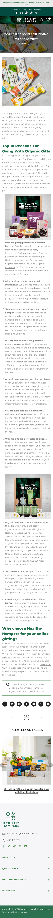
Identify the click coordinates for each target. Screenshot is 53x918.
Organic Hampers (33, 688)
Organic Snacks (36, 691)
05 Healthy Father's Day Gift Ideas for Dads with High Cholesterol (26, 790)
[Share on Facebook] (4, 704)
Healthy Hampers (20, 912)
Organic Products (17, 691)
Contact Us (17, 9)
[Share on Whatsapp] (40, 704)
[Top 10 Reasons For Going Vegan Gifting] (11, 718)
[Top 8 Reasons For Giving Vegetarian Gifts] (41, 718)
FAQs (30, 9)
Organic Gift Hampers (32, 684)
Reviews (37, 9)
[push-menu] (4, 20)
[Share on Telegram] (33, 704)
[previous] (2, 765)
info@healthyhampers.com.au (21, 833)
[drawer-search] (41, 20)
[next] (51, 765)
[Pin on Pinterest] (19, 704)
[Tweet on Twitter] (12, 704)
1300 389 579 (13, 840)
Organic (16, 684)
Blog (24, 9)
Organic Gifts (16, 688)
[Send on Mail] (48, 704)
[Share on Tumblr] (26, 704)
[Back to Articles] (26, 718)
